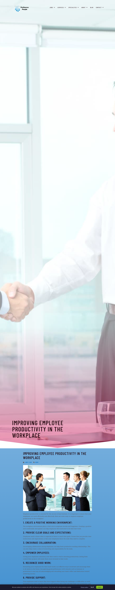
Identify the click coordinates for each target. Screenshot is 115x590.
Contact (100, 8)
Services (62, 8)
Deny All (92, 587)
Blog (92, 8)
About (84, 8)
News (36, 462)
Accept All (99, 587)
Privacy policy (84, 587)
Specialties (74, 8)
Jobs (53, 8)
